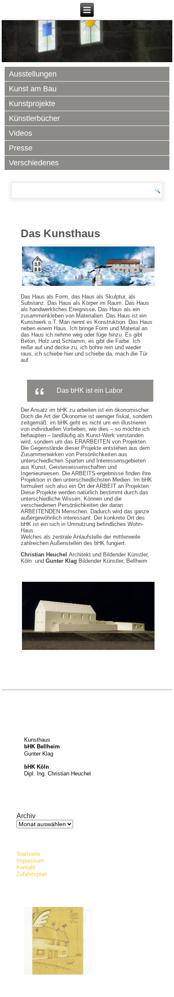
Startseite (28, 854)
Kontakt (25, 867)
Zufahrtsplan (31, 874)
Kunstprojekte (32, 103)
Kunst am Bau (33, 89)
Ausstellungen (33, 74)
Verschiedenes (34, 163)
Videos (20, 133)
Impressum (30, 860)
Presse (21, 148)
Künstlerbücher (34, 118)
